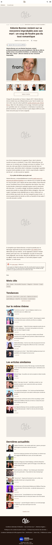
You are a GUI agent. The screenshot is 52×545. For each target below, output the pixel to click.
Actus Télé (22, 24)
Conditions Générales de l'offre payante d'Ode (13, 532)
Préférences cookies (46, 532)
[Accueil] (24, 1)
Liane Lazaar (15, 264)
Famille (8, 286)
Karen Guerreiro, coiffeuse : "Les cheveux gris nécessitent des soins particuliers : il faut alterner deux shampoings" (29, 471)
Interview (36, 284)
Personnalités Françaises (20, 284)
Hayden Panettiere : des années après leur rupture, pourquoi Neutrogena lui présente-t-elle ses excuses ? (29, 446)
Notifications (29, 532)
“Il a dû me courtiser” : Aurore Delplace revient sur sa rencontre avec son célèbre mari (27, 311)
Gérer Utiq (36, 532)
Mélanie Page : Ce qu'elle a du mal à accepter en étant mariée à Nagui (29, 375)
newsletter (50, 2)
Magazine (30, 284)
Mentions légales (40, 527)
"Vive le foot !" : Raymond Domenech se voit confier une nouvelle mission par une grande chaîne (28, 479)
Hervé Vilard (16, 296)
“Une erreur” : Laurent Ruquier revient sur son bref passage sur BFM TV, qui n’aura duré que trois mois (29, 503)
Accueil (7, 24)
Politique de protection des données (37, 529)
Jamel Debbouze (10, 298)
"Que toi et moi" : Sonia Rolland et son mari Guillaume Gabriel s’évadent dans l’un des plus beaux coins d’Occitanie (29, 495)
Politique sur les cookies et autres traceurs (15, 529)
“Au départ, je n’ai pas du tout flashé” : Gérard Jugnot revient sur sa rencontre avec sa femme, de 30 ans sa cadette (29, 319)
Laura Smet (9, 296)
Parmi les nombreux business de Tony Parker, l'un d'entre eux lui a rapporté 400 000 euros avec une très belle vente (30, 454)
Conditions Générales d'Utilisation (14, 527)
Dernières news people (14, 24)
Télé (8, 284)
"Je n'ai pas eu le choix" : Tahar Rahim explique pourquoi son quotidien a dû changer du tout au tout (29, 352)
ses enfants (34, 249)
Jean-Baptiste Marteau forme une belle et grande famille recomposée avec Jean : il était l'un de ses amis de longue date (28, 408)
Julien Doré (23, 296)
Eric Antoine (24, 298)
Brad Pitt (18, 298)
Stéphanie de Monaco (32, 296)
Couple (41, 284)
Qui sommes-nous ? (30, 527)
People (11, 284)
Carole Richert (31, 298)
